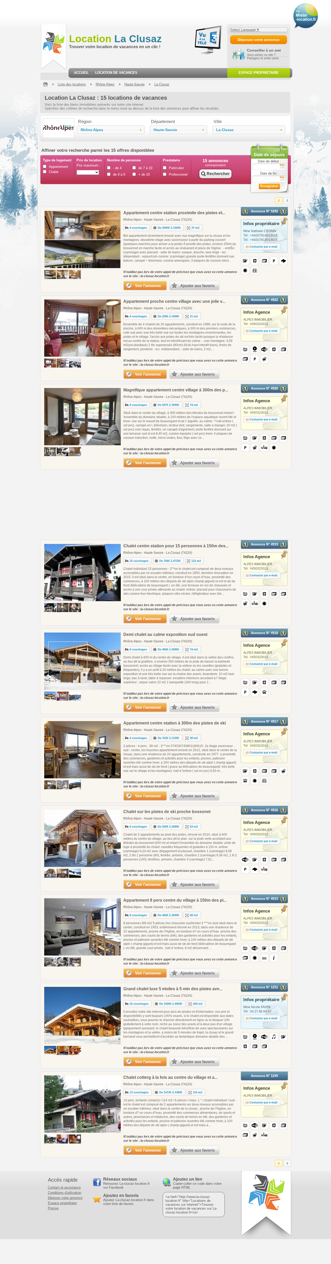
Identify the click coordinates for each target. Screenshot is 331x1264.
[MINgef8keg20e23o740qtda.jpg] (75, 451)
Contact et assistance (64, 1187)
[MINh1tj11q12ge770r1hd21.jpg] (50, 873)
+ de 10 (144, 174)
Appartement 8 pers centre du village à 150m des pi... (175, 900)
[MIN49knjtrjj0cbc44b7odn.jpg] (63, 363)
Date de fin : (269, 173)
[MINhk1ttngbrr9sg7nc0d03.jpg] (50, 274)
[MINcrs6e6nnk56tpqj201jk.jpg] (75, 873)
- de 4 (117, 168)
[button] (111, 129)
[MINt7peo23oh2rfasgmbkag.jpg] (50, 961)
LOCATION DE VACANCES (116, 73)
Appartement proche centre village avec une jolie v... (174, 301)
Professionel (178, 174)
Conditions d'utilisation (64, 1193)
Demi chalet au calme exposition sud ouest (165, 634)
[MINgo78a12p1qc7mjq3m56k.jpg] (75, 696)
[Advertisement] (94, 11)
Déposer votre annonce (65, 1198)
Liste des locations (72, 84)
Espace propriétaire (62, 1203)
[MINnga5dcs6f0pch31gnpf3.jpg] (75, 363)
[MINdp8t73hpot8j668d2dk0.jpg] (63, 274)
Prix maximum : (88, 165)
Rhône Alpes (105, 84)
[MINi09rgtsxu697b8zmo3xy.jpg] (75, 1050)
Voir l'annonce (148, 285)
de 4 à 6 (119, 174)
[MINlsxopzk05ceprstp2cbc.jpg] (50, 1050)
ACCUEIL (81, 73)
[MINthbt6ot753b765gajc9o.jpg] (63, 607)
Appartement (58, 167)
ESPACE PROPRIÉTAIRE (259, 73)
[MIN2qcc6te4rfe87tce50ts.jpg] (50, 451)
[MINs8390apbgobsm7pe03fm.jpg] (50, 363)
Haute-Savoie (134, 84)
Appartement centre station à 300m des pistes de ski (174, 723)
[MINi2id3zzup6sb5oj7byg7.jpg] (63, 1139)
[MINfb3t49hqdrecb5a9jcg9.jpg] (63, 784)
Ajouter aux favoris (197, 285)
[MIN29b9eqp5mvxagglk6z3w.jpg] (63, 1050)
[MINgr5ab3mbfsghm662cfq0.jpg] (63, 961)
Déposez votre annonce (259, 40)
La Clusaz (115, 38)
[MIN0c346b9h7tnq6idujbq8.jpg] (75, 1139)
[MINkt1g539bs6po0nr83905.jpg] (75, 961)
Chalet (53, 172)
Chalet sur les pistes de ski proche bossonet (166, 811)
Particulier (176, 168)
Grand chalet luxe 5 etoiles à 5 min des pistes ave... (172, 989)
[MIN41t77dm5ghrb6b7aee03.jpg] (63, 451)
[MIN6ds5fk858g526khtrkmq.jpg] (75, 274)
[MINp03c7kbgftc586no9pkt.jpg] (50, 784)
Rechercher (218, 173)
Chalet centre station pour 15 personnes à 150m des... (176, 546)
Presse (53, 1208)
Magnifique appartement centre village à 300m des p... (175, 390)
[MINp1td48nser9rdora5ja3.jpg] (50, 607)
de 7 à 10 (145, 168)
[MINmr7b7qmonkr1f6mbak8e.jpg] (63, 873)
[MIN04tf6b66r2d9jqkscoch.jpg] (75, 607)
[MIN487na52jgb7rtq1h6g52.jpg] (75, 784)
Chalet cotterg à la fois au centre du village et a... (170, 1077)
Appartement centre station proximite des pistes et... (174, 213)
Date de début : (269, 161)
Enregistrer (269, 186)
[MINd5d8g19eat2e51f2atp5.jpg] (63, 696)
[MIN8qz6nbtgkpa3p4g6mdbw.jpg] (50, 1139)
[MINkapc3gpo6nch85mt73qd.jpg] (50, 696)
